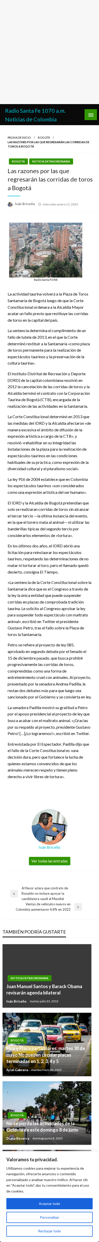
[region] (49, 1196)
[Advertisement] (49, 52)
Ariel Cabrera (17, 1070)
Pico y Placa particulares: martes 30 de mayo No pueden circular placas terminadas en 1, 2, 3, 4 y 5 (45, 1054)
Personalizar (49, 1217)
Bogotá (44, 137)
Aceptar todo (49, 1203)
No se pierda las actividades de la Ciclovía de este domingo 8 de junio (42, 1127)
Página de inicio (19, 137)
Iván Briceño (25, 204)
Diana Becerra (18, 1138)
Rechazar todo (49, 1231)
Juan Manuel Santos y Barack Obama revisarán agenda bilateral (44, 989)
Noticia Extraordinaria (51, 161)
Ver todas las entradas (49, 861)
